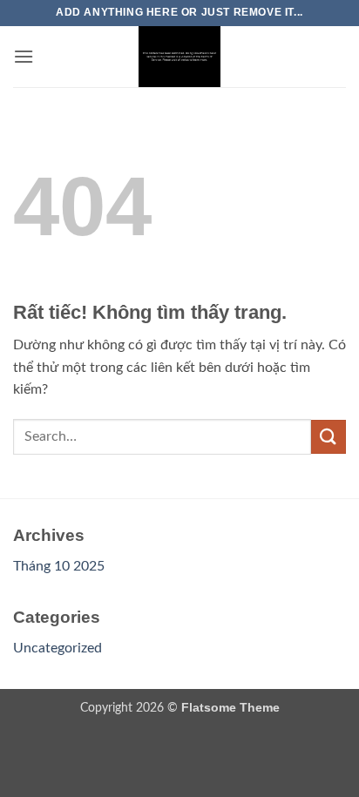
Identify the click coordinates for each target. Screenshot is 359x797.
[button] (23, 56)
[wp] (179, 56)
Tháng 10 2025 (59, 566)
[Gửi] (328, 437)
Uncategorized (57, 648)
